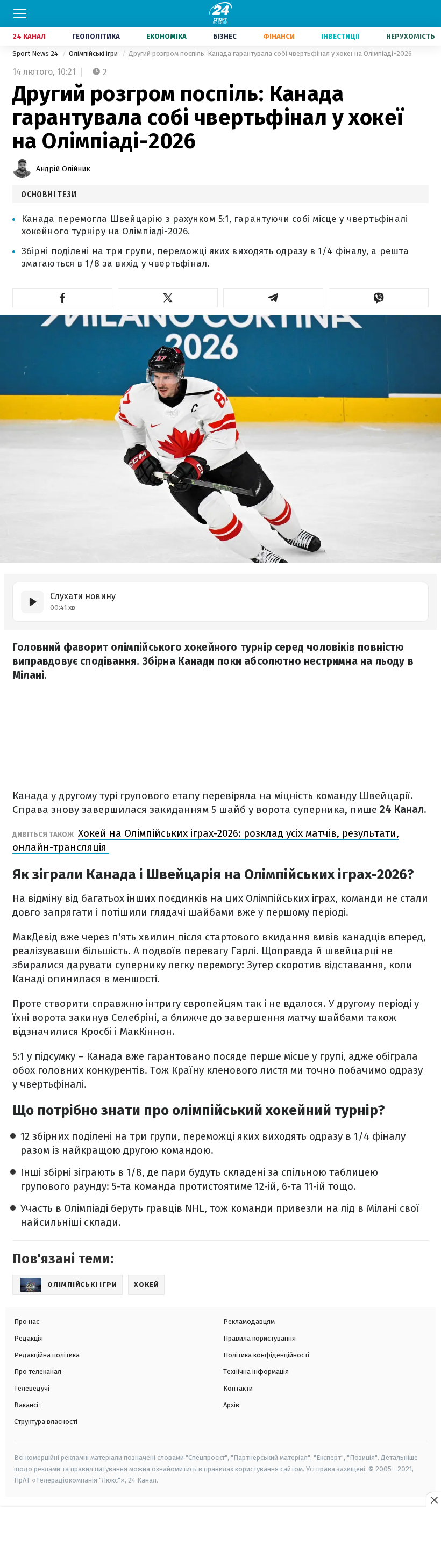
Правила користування (259, 1338)
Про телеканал (37, 1372)
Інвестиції (340, 36)
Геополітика (96, 36)
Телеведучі (31, 1388)
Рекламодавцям (249, 1322)
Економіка (166, 36)
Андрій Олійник (63, 169)
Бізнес (225, 36)
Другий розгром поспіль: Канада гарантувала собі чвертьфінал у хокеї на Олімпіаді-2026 (270, 53)
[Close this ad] (433, 1499)
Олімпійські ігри (94, 53)
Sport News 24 (36, 53)
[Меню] (19, 13)
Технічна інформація (256, 1372)
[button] (62, 297)
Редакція (28, 1338)
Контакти (238, 1388)
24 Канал (29, 36)
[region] (220, 1534)
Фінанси (279, 36)
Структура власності (45, 1422)
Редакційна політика (47, 1355)
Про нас (26, 1322)
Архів (231, 1405)
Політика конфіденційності (266, 1355)
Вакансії (27, 1405)
